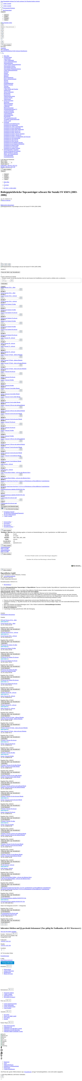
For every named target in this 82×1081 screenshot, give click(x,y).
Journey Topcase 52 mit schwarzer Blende (11, 447)
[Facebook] (1, 1048)
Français (6, 18)
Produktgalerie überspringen (8, 614)
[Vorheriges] (2, 924)
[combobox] (8, 27)
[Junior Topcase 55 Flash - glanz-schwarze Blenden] (14, 727)
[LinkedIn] (1, 1055)
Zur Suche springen (19, 1)
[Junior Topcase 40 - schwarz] (8, 692)
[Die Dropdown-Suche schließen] (2, 31)
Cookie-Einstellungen (9, 1069)
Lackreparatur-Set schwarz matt (9, 497)
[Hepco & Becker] (41, 200)
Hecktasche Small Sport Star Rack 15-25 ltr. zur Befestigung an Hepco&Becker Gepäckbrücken (25, 481)
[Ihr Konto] (2, 42)
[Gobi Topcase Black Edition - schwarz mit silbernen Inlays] (16, 877)
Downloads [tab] (7, 523)
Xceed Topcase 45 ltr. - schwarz (9, 295)
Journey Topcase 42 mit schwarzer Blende (11, 413)
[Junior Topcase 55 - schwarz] (8, 705)
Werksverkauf (7, 969)
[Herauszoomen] (2, 264)
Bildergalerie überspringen (7, 205)
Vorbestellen (4, 283)
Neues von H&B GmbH (10, 1016)
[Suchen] (2, 29)
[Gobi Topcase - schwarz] (7, 865)
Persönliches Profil (11, 51)
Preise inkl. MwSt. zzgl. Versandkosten (10, 272)
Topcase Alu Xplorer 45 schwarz (9, 312)
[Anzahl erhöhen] (11, 280)
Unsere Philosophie (9, 1005)
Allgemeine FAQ (8, 995)
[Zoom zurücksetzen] (5, 264)
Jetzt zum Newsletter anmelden (8, 931)
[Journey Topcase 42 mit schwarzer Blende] (12, 796)
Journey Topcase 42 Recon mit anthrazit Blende (13, 405)
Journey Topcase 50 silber (7, 430)
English (6, 16)
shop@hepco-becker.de (6, 960)
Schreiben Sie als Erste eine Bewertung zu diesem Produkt (41, 559)
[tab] (8, 522)
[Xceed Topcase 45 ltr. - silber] (9, 620)
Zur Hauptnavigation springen (32, 1)
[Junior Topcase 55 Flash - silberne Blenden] (12, 717)
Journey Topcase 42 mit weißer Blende (10, 396)
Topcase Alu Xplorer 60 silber (8, 321)
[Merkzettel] (2, 40)
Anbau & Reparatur (9, 971)
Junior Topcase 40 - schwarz (8, 338)
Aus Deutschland (7, 10)
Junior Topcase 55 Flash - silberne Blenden (11, 354)
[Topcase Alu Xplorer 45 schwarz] (10, 657)
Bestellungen (24, 51)
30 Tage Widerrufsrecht (10, 514)
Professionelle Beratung (9, 8)
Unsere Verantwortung (9, 1006)
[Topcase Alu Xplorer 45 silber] (9, 645)
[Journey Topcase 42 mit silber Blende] (11, 765)
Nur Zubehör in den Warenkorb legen (9, 506)
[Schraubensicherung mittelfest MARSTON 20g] (13, 898)
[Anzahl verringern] (3, 280)
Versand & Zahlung (9, 992)
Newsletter (6, 1014)
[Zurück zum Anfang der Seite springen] (2, 1076)
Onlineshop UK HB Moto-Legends (13, 1028)
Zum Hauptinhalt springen (7, 1)
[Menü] (2, 24)
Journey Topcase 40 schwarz (8, 371)
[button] (41, 559)
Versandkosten (27, 1072)
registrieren (6, 49)
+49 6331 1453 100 (6, 945)
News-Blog (7, 1017)
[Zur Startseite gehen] (6, 22)
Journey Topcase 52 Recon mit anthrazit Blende (13, 439)
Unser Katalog (7, 1008)
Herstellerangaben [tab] (8, 526)
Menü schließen (7, 45)
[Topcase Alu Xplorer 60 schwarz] (10, 680)
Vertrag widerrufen (7, 962)
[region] (41, 236)
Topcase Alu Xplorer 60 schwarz (9, 329)
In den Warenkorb (5, 631)
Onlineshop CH (8, 1027)
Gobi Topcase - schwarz (7, 464)
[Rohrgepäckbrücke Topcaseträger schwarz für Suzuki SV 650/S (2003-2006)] (21, 266)
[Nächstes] (5, 924)
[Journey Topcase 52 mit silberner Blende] (12, 854)
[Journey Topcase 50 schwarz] (8, 808)
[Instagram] (2, 1051)
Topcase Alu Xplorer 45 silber (8, 304)
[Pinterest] (1, 1059)
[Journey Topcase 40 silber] (8, 752)
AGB (5, 1063)
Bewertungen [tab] (7, 525)
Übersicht (3, 51)
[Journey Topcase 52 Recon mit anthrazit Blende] (13, 833)
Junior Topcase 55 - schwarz (8, 346)
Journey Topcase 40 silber (7, 380)
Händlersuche (7, 972)
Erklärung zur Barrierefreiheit (11, 1066)
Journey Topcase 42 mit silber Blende (10, 388)
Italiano (6, 20)
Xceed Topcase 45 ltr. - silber (8, 287)
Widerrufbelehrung (8, 1064)
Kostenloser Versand (9, 511)
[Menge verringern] (2, 289)
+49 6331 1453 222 (6, 941)
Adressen (18, 51)
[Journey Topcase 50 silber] (8, 821)
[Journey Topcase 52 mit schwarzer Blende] (12, 844)
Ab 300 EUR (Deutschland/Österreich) (14, 513)
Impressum (6, 1062)
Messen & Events (8, 973)
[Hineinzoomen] (9, 264)
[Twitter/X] (1, 1057)
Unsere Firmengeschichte (10, 1003)
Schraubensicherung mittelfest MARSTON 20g (13, 489)
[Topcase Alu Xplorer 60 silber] (9, 669)
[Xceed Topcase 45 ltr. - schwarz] (9, 632)
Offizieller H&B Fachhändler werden (13, 1031)
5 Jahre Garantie (7, 3)
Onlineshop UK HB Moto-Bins (12, 1030)
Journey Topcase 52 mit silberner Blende (11, 455)
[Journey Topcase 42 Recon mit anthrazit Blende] (13, 786)
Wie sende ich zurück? (9, 997)
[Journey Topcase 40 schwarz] (8, 740)
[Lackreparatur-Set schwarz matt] (9, 913)
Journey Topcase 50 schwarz (8, 422)
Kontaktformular (5, 956)
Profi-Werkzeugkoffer (9, 1025)
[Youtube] (2, 1053)
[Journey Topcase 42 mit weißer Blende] (11, 775)
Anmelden (3, 48)
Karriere (6, 1019)
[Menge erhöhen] (21, 289)
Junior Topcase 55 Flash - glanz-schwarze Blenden (13, 363)
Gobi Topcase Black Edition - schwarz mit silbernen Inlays (15, 472)
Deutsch (6, 14)
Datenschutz (7, 1067)
